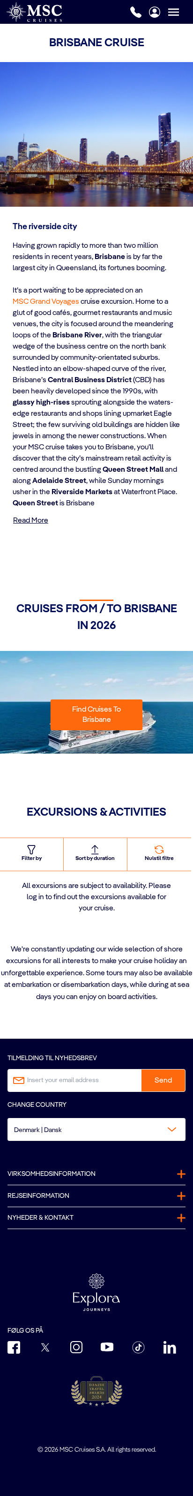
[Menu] (180, 12)
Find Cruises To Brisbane (96, 715)
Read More (30, 520)
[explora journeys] (96, 1292)
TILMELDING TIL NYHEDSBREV (52, 1058)
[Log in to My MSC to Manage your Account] (154, 12)
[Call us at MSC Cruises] (135, 12)
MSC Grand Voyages (46, 302)
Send (163, 1080)
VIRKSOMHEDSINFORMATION (51, 1174)
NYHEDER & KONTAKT (40, 1218)
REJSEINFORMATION (38, 1196)
